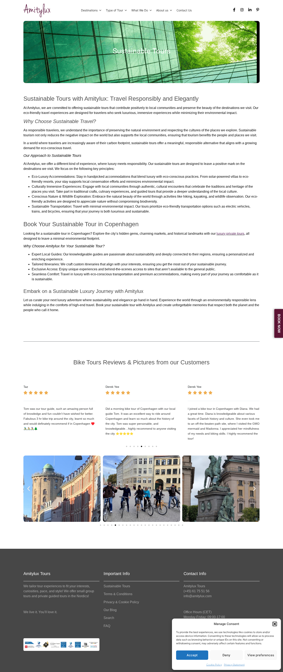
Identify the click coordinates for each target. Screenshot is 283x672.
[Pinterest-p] (258, 10)
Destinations (89, 10)
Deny (226, 655)
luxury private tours (230, 233)
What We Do (139, 10)
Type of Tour (114, 10)
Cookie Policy (214, 664)
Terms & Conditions (118, 594)
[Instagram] (242, 10)
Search (109, 618)
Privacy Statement (234, 664)
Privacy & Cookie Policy (121, 602)
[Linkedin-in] (250, 10)
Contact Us (184, 10)
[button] (275, 624)
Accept (192, 655)
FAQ (107, 626)
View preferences (260, 655)
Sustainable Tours (117, 586)
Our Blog (110, 610)
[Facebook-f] (234, 10)
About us (162, 10)
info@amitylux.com (198, 596)
